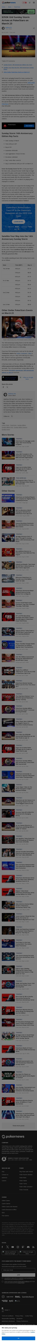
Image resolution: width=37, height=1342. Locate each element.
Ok (18, 1338)
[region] (18, 1333)
